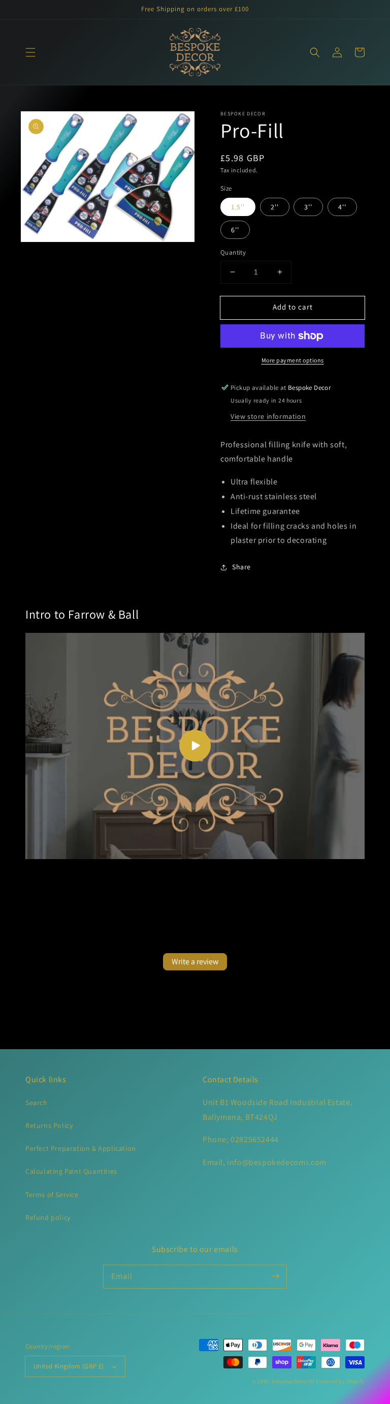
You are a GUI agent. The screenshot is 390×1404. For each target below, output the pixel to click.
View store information (268, 416)
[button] (30, 52)
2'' (275, 206)
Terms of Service (52, 1194)
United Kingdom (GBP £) (69, 1366)
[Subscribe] (275, 1276)
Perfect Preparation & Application (80, 1148)
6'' (235, 229)
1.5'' (238, 206)
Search (36, 1102)
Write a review (195, 961)
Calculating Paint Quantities (71, 1171)
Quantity (233, 252)
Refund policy (48, 1217)
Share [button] (241, 566)
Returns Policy (49, 1125)
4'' (342, 206)
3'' (308, 206)
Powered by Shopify (340, 1381)
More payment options (293, 360)
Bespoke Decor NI (293, 1381)
